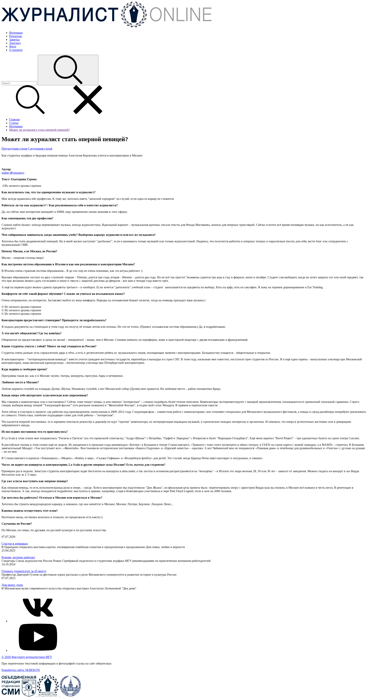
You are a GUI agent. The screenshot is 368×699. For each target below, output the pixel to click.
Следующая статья (40, 148)
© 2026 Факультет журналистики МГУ (27, 657)
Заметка (14, 39)
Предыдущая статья (14, 148)
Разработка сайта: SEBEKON (21, 670)
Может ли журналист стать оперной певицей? (39, 129)
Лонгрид (15, 43)
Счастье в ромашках (15, 543)
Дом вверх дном (12, 585)
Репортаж (15, 36)
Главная (14, 119)
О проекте (16, 50)
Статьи (13, 123)
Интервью (16, 32)
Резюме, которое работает (18, 557)
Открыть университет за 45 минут (24, 571)
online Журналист (13, 172)
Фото (12, 46)
